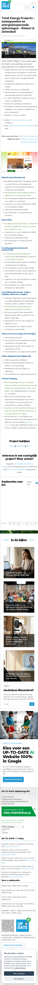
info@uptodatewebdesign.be (12, 799)
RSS (28, 446)
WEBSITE (20, 446)
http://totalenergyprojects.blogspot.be (22, 126)
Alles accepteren (19, 973)
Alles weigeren (19, 979)
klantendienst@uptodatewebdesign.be (15, 801)
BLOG (12, 446)
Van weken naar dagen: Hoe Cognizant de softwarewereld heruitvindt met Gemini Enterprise (16, 874)
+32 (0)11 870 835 (8, 797)
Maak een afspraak (13, 779)
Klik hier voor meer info (29, 136)
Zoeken (33, 3)
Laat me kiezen (20, 968)
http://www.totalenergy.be (20, 120)
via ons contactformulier (16, 469)
